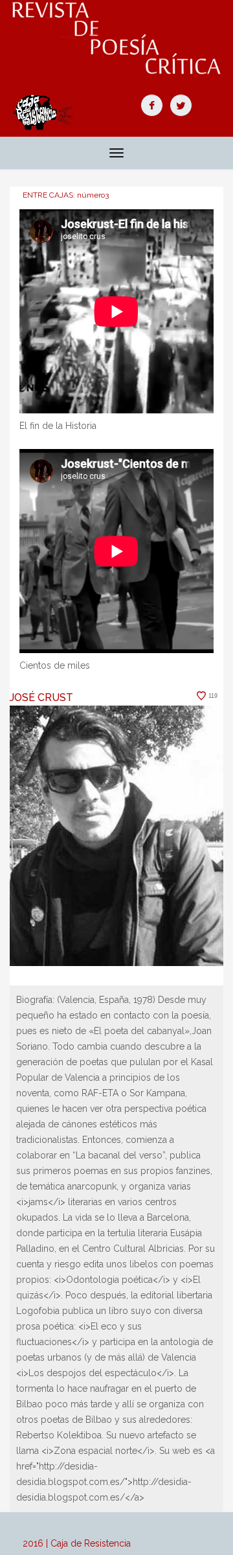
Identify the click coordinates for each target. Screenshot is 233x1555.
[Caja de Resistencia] (116, 38)
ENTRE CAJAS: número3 (66, 195)
